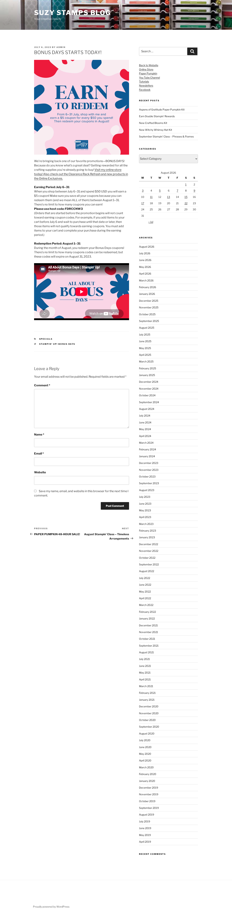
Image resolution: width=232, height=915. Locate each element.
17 (142, 203)
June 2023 (145, 503)
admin (60, 47)
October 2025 (147, 314)
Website (40, 472)
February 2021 (147, 692)
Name (39, 434)
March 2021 (146, 686)
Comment (42, 385)
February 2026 (147, 287)
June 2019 (145, 828)
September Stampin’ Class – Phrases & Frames (166, 136)
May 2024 (145, 429)
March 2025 (146, 361)
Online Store (146, 69)
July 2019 (144, 821)
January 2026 (147, 293)
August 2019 (146, 814)
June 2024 (145, 422)
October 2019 (147, 801)
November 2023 (148, 469)
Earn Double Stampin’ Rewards (157, 116)
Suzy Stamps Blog (72, 13)
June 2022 (145, 584)
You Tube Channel (149, 77)
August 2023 (146, 490)
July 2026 (144, 253)
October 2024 (147, 395)
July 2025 (144, 334)
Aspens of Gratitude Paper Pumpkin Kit (162, 109)
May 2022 (145, 591)
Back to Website (148, 65)
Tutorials (144, 81)
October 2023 (147, 476)
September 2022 (149, 564)
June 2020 (145, 747)
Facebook (144, 89)
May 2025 (145, 348)
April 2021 (145, 679)
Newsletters (146, 85)
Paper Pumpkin (148, 73)
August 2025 (146, 327)
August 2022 (146, 571)
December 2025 (148, 300)
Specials (46, 339)
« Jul (150, 221)
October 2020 (147, 719)
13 (168, 196)
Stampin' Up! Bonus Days (57, 344)
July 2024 (144, 415)
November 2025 (148, 307)
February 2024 (147, 449)
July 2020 (144, 740)
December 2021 (148, 625)
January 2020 (147, 780)
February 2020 (147, 774)
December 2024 (148, 381)
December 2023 (148, 462)
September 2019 (149, 807)
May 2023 (145, 510)
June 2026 (145, 260)
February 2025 (147, 368)
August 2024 (146, 408)
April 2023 (145, 517)
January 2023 (147, 537)
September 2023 (149, 483)
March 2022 (146, 604)
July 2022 (144, 577)
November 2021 (148, 632)
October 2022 (147, 557)
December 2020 (148, 706)
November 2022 (148, 550)
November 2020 (149, 713)
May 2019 (145, 835)
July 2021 (144, 659)
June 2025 (145, 341)
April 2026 (145, 273)
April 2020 (145, 760)
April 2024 (145, 436)
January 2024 (147, 456)
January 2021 (147, 699)
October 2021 (147, 638)
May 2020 (145, 753)
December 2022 (148, 544)
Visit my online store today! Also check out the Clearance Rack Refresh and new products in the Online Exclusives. (81, 174)
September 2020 (149, 726)
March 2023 (146, 523)
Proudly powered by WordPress (51, 906)
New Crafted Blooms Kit (153, 122)
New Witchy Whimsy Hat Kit (155, 129)
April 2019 (145, 841)
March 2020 (146, 767)
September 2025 (149, 320)
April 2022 (145, 598)
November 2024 (148, 388)
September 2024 (149, 402)
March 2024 (146, 442)
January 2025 (147, 375)
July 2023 (144, 496)
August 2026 (146, 246)
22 (186, 203)
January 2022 (147, 618)
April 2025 (145, 354)
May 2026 (145, 266)
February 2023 (147, 530)
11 (151, 196)
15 (186, 196)
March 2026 (146, 280)
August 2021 (146, 652)
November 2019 (148, 794)
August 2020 (146, 733)
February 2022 (147, 611)
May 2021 (145, 672)
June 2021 (145, 665)
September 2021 (149, 645)
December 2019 (148, 787)
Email (39, 453)
